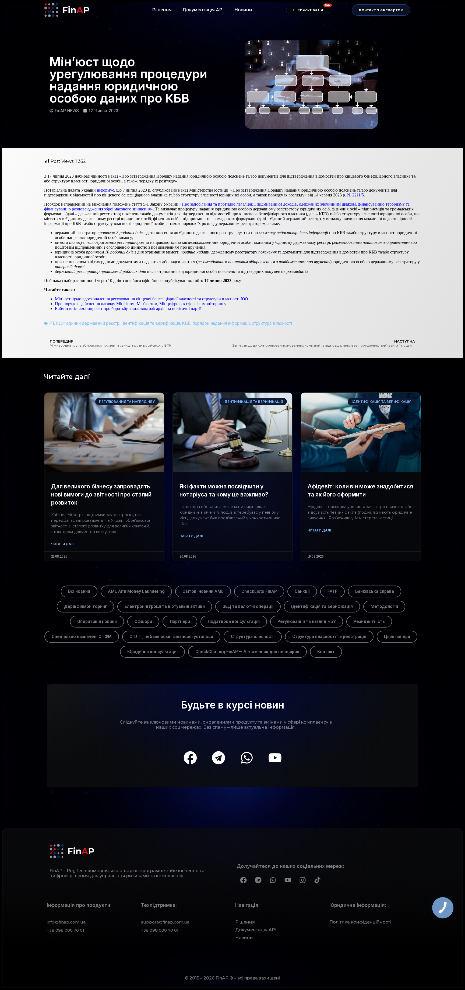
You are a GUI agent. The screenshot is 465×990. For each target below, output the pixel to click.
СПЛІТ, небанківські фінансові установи (171, 636)
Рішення (162, 9)
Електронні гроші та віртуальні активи (165, 606)
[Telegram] (218, 757)
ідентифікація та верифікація (150, 323)
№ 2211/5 (355, 195)
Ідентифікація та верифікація (322, 606)
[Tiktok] (317, 880)
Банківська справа (374, 591)
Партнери (180, 621)
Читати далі (62, 544)
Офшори (143, 621)
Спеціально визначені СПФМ (82, 636)
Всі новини (79, 591)
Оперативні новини (97, 621)
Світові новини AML (203, 591)
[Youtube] (275, 757)
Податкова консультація (234, 621)
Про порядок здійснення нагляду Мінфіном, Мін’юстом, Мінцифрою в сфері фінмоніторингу (140, 303)
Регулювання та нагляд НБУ (306, 621)
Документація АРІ (203, 9)
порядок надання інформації (221, 323)
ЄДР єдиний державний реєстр (87, 323)
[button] (381, 10)
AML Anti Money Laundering (136, 591)
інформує (105, 190)
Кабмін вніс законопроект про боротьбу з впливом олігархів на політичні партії (128, 308)
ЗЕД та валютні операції (248, 606)
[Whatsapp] (246, 757)
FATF (332, 591)
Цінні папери (397, 636)
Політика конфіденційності (360, 922)
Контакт (326, 651)
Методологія (384, 606)
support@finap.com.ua (165, 922)
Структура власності (252, 636)
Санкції (302, 591)
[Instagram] (302, 880)
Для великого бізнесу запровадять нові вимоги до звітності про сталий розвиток (101, 494)
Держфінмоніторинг (85, 606)
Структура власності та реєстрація (329, 636)
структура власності (272, 323)
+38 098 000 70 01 (65, 930)
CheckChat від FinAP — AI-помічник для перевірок (247, 651)
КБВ (186, 323)
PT (51, 323)
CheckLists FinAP (259, 591)
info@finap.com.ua (66, 922)
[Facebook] (190, 757)
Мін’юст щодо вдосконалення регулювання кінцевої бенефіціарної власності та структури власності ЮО (151, 299)
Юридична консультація (152, 651)
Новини (243, 9)
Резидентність (369, 621)
